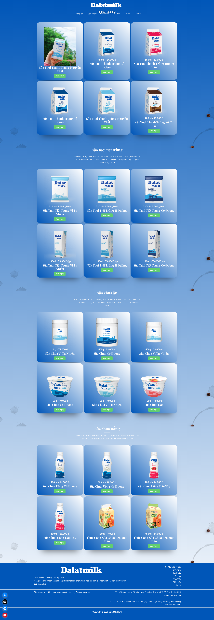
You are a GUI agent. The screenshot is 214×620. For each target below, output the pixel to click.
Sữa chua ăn (107, 292)
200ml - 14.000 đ (60, 482)
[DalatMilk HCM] (106, 5)
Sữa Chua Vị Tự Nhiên (60, 353)
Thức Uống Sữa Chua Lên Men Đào (107, 539)
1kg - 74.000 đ (60, 349)
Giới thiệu (177, 582)
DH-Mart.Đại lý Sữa (172, 567)
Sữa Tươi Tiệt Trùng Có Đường (154, 210)
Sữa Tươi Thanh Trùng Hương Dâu (154, 65)
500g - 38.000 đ (107, 349)
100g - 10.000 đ (59, 400)
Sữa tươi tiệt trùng (107, 149)
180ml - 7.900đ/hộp (60, 261)
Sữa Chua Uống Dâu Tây (154, 486)
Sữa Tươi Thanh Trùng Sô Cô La (154, 124)
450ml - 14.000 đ (154, 533)
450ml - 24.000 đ (107, 59)
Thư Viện (177, 579)
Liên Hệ (178, 585)
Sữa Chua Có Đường (107, 353)
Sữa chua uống (107, 428)
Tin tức (178, 576)
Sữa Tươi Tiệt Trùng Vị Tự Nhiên (60, 212)
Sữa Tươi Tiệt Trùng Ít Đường (107, 210)
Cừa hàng (177, 570)
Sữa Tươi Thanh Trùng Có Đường (107, 65)
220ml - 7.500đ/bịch (60, 206)
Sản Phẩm (177, 573)
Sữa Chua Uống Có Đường (59, 486)
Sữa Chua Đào (154, 405)
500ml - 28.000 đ (107, 482)
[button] (60, 76)
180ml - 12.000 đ (154, 59)
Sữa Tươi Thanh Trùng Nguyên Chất (60, 69)
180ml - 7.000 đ (107, 533)
